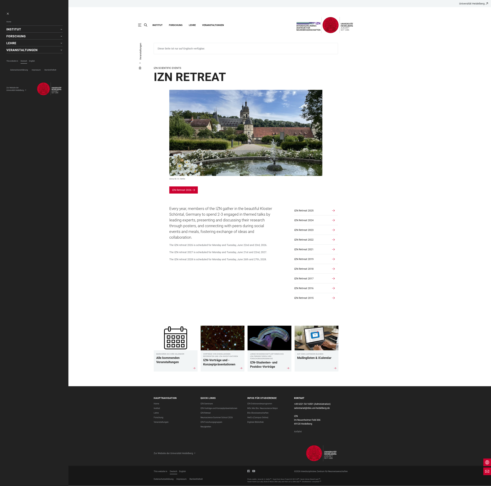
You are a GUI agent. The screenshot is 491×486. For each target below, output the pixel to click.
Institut (157, 25)
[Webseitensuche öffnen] (147, 25)
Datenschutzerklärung (19, 70)
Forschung (175, 25)
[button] (34, 29)
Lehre (192, 25)
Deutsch (24, 61)
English (32, 61)
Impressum (36, 70)
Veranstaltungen (213, 25)
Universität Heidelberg (472, 3)
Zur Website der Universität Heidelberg (15, 89)
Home (8, 22)
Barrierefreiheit (50, 70)
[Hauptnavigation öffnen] (141, 25)
